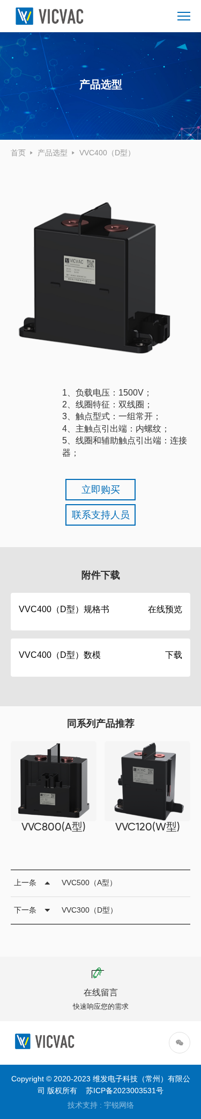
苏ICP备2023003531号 (124, 1090)
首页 (18, 152)
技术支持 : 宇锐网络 (101, 1105)
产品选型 (53, 152)
